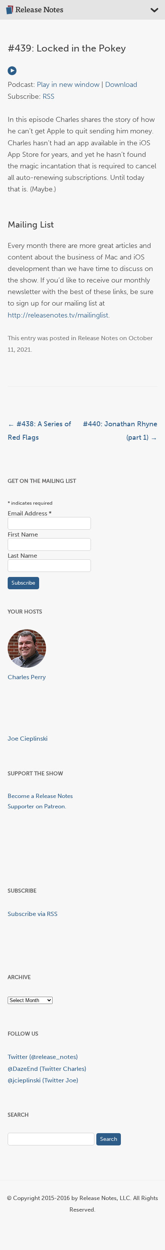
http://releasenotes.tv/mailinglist (58, 315)
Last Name (22, 555)
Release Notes (98, 338)
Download (121, 84)
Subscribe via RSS (33, 914)
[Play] (12, 73)
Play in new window (68, 84)
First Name (23, 534)
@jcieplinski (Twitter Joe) (43, 1080)
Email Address (29, 513)
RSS (48, 96)
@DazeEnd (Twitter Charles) (47, 1068)
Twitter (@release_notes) (43, 1057)
